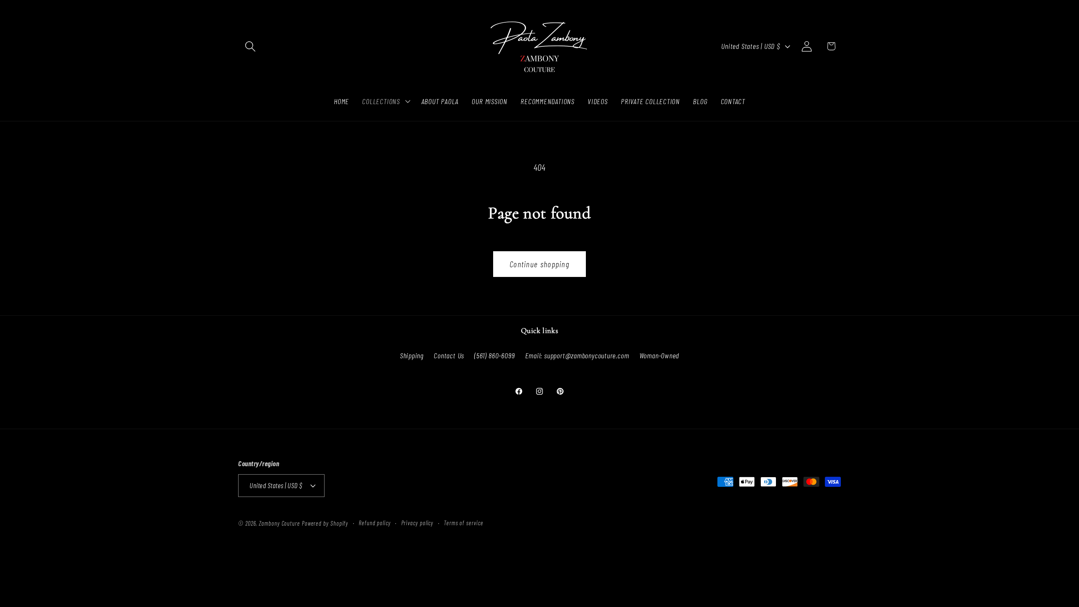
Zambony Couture (279, 523)
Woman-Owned (659, 355)
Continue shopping (539, 264)
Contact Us (449, 355)
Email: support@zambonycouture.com (577, 355)
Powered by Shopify (325, 523)
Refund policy (375, 522)
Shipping (412, 355)
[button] (250, 46)
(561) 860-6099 (494, 355)
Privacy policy (417, 522)
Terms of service (463, 522)
